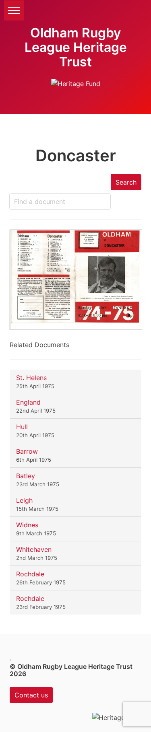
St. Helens (31, 378)
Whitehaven (34, 549)
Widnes (27, 525)
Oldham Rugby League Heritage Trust (76, 47)
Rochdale (30, 574)
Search (126, 182)
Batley (25, 476)
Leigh (24, 500)
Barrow (27, 451)
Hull (22, 427)
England (28, 402)
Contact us (31, 695)
